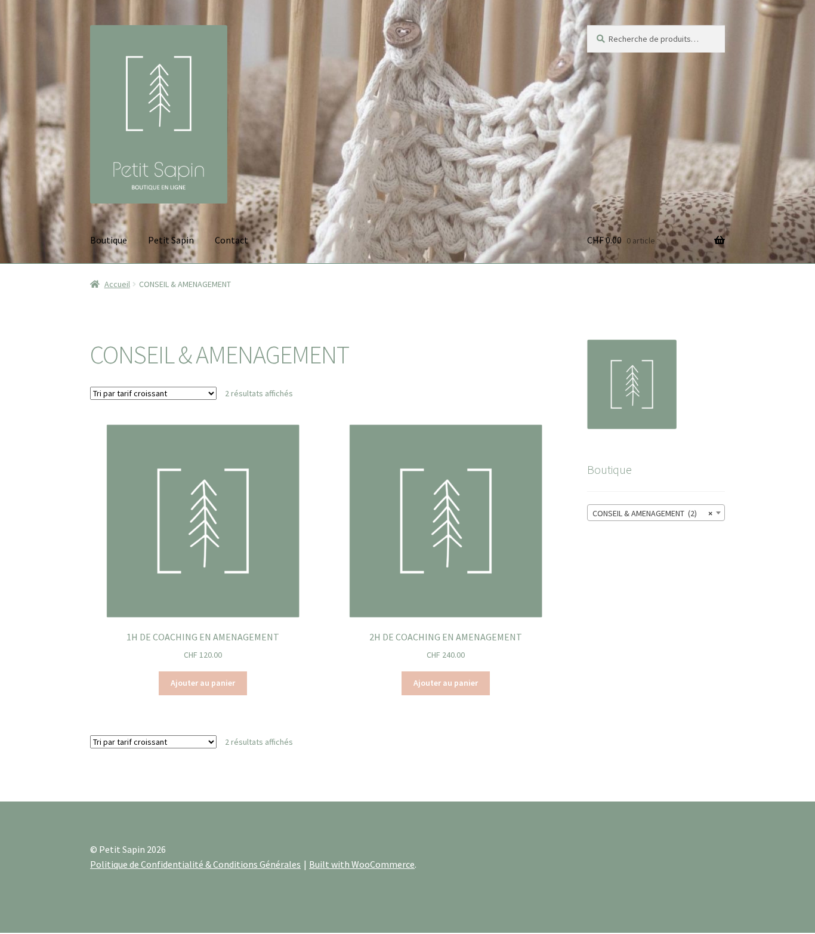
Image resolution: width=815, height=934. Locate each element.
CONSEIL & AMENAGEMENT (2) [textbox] (652, 513)
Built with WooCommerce (362, 864)
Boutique (108, 240)
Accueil (117, 284)
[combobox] (656, 512)
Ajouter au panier (203, 682)
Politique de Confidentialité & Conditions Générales (195, 864)
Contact (231, 240)
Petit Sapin (171, 240)
